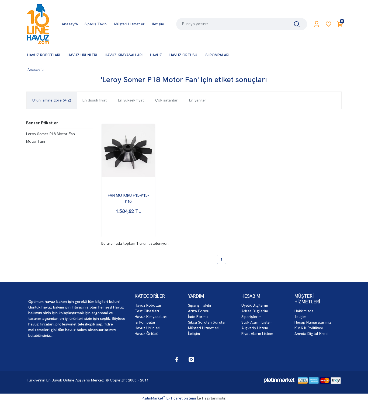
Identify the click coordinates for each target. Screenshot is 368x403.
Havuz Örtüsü (146, 333)
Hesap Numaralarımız (312, 322)
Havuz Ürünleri (147, 327)
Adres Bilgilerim (254, 311)
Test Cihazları (147, 311)
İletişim (194, 333)
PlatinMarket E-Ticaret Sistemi (169, 398)
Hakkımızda (304, 311)
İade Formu (198, 316)
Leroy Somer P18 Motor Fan (50, 133)
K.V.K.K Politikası (308, 327)
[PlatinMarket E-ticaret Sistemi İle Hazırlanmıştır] (279, 380)
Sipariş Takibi (199, 305)
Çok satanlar (166, 100)
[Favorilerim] (328, 24)
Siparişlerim (251, 316)
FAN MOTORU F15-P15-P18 (128, 198)
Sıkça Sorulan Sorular (207, 322)
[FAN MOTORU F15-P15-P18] (128, 150)
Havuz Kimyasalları (151, 316)
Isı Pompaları (146, 322)
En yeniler (197, 100)
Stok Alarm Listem (257, 322)
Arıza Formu (198, 311)
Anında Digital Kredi (311, 333)
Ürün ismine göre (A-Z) (51, 100)
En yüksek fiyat (131, 100)
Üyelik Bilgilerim (254, 305)
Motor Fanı (35, 141)
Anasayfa (35, 69)
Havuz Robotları (148, 305)
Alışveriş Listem (254, 327)
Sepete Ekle (128, 227)
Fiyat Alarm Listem (257, 333)
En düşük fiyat (94, 100)
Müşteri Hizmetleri (203, 327)
